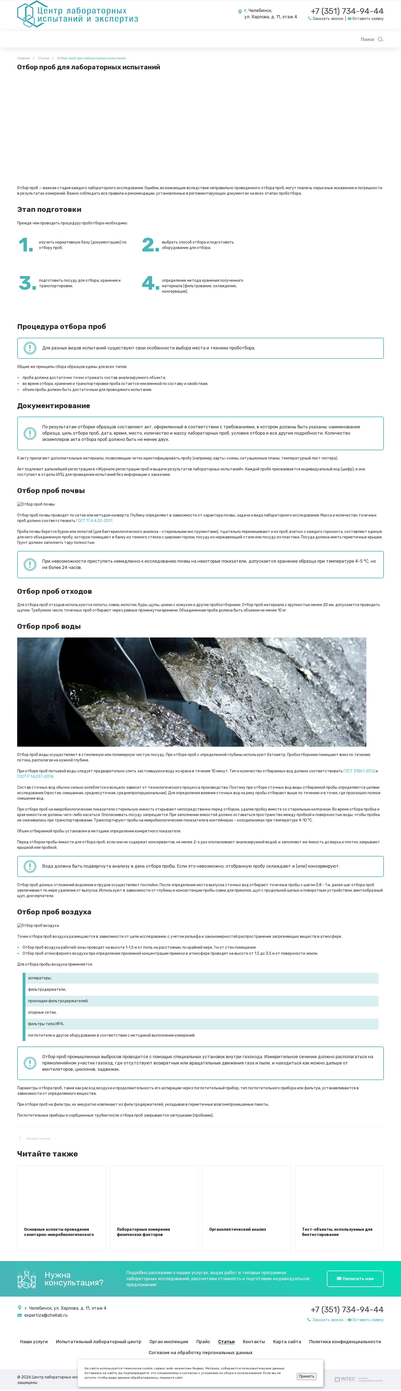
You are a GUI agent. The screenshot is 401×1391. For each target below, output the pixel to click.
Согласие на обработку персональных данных (201, 1352)
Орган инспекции (168, 1341)
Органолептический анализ (237, 1229)
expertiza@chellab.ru (46, 1315)
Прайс (203, 1341)
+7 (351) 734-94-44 (347, 11)
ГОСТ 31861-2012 (359, 771)
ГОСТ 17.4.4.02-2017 (94, 520)
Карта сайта (287, 1341)
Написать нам (358, 1278)
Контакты (254, 1341)
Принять (306, 1376)
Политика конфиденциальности (345, 1341)
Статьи (226, 1341)
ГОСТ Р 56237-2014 (35, 776)
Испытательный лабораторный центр (98, 1341)
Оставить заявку (368, 1320)
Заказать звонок (327, 1320)
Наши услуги (34, 1341)
